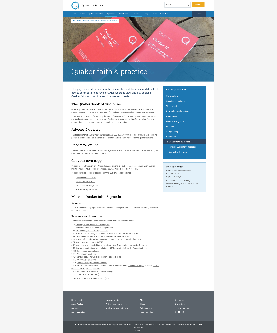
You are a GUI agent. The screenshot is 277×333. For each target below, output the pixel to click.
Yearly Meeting (172, 106)
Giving (146, 14)
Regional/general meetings (177, 111)
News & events (124, 14)
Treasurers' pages (136, 265)
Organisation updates (175, 101)
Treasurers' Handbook (86, 254)
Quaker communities (96, 14)
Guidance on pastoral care (88, 251)
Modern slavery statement (117, 308)
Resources (136, 14)
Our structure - (172, 96)
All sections (198, 14)
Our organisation (176, 89)
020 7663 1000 (170, 324)
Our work (75, 308)
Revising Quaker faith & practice (182, 147)
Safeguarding (172, 131)
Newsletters (180, 304)
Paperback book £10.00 (86, 178)
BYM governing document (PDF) (89, 242)
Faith (74, 14)
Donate (198, 5)
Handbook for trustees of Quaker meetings (95, 271)
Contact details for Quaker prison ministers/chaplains (99, 257)
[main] (138, 184)
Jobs (108, 312)
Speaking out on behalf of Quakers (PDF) (93, 225)
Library (154, 14)
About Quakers (77, 304)
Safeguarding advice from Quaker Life (92, 230)
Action (82, 14)
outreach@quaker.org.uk (132, 166)
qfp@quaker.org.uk (174, 176)
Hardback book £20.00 (85, 181)
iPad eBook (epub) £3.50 (86, 189)
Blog (142, 300)
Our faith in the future (178, 152)
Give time (170, 126)
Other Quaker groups (175, 121)
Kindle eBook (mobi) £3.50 (87, 185)
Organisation (111, 14)
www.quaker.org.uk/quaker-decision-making (182, 185)
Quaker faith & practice (179, 142)
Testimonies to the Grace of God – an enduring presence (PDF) (102, 236)
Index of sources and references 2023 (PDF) (90, 278)
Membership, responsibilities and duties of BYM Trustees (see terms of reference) (111, 245)
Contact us (164, 14)
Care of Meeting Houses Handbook (92, 263)
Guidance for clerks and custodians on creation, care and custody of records (108, 239)
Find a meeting (77, 300)
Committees (171, 116)
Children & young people (116, 304)
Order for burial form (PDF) (88, 274)
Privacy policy (138, 327)
